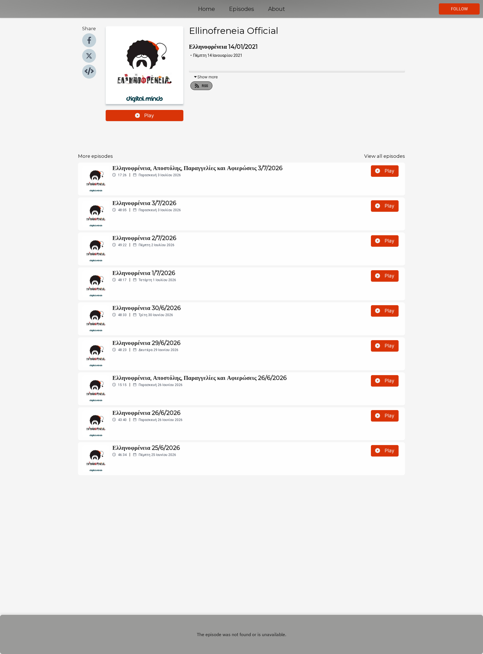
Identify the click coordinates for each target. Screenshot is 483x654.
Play (149, 115)
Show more (207, 76)
